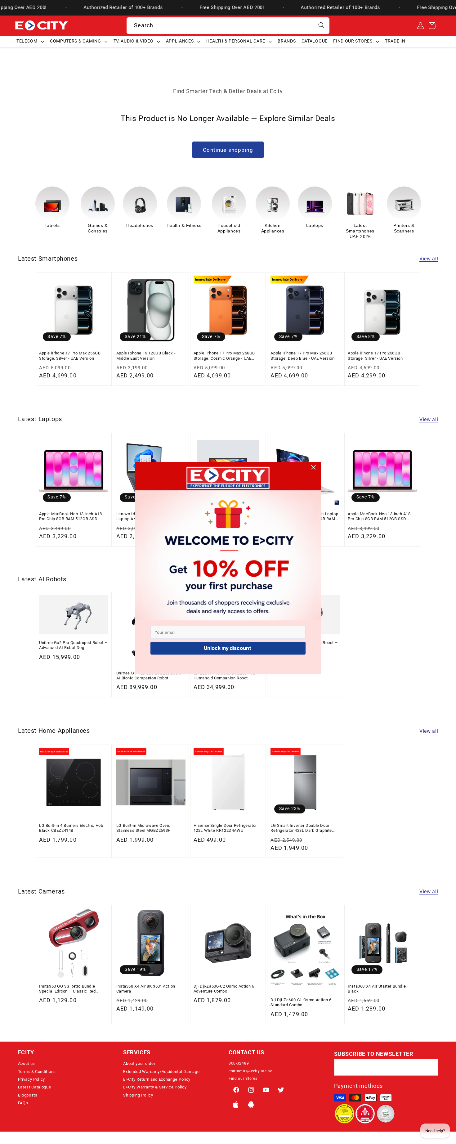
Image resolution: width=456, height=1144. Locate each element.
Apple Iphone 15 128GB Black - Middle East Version (146, 355)
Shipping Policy (138, 1095)
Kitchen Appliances (229, 228)
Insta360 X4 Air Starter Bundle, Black (377, 988)
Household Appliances (185, 228)
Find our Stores (243, 1078)
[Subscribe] (430, 1067)
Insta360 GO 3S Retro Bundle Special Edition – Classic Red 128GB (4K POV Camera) (67, 989)
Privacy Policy (31, 1079)
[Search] (321, 26)
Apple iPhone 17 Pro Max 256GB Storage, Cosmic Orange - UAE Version (224, 356)
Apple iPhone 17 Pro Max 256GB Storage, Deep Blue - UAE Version (302, 355)
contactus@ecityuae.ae (250, 1071)
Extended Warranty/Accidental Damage (161, 1071)
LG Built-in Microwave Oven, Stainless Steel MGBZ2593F (143, 828)
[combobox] (228, 26)
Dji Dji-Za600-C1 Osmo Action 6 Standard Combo (300, 1002)
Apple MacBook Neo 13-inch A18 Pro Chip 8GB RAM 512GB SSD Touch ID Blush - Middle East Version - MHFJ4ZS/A (379, 516)
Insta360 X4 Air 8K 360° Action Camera (145, 988)
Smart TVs (402, 225)
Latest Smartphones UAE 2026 (316, 231)
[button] (30, 41)
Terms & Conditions (37, 1071)
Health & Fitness (140, 225)
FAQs (23, 1103)
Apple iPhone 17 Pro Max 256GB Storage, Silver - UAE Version (70, 355)
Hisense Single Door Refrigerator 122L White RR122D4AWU (225, 828)
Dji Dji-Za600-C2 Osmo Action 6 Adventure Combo (224, 988)
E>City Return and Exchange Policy (156, 1079)
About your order (139, 1063)
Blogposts (28, 1095)
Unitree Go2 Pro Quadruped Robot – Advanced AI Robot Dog (73, 645)
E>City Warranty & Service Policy (154, 1087)
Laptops (270, 225)
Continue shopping (228, 150)
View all (428, 259)
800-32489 (239, 1063)
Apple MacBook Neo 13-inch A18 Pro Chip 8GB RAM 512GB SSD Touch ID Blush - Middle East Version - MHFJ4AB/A (70, 516)
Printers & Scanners (360, 228)
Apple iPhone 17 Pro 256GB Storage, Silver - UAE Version (375, 355)
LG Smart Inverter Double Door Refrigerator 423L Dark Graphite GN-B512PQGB (301, 828)
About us (26, 1063)
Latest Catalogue (34, 1087)
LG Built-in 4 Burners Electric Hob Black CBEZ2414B (71, 828)
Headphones (96, 225)
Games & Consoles (54, 228)
